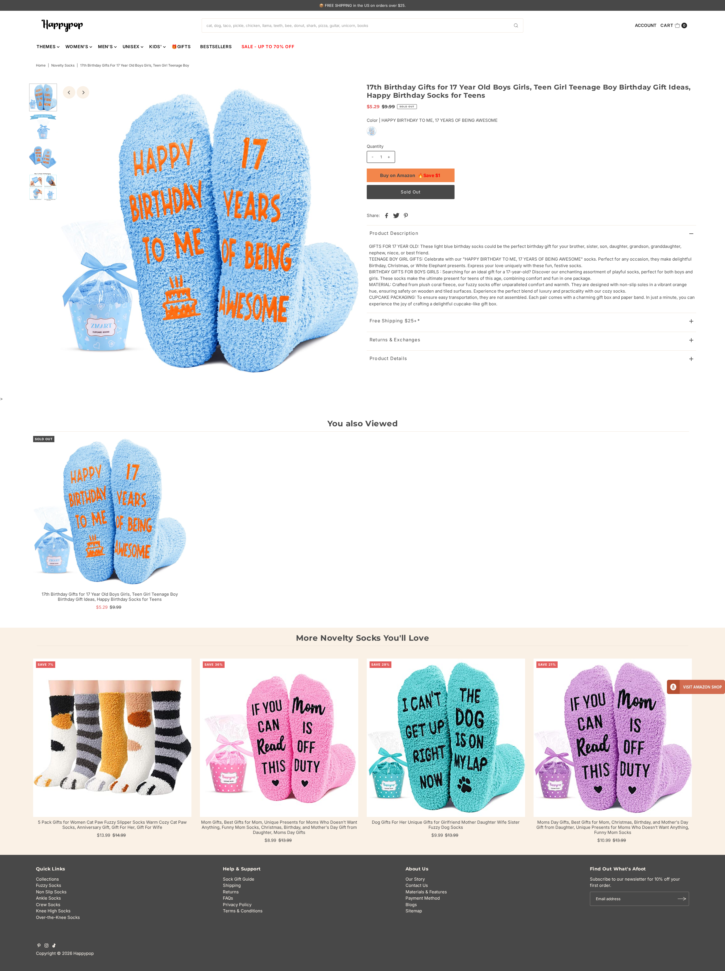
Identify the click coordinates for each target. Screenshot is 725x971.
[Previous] (69, 92)
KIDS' (155, 46)
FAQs (228, 898)
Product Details (388, 358)
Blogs (411, 904)
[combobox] (362, 25)
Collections (47, 879)
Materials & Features (426, 892)
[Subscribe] (682, 899)
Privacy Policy (237, 904)
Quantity (375, 146)
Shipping (232, 885)
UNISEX (131, 46)
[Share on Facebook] (386, 215)
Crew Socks (48, 904)
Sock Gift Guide (238, 879)
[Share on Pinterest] (406, 215)
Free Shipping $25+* (395, 320)
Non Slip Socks (51, 892)
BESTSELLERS (216, 46)
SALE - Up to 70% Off (268, 46)
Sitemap (414, 910)
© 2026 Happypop (75, 953)
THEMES (46, 46)
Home (41, 65)
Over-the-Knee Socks (58, 917)
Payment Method (423, 898)
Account (645, 25)
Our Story (415, 879)
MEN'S (105, 46)
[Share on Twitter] (396, 215)
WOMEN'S (76, 46)
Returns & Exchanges (395, 339)
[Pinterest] (38, 946)
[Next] (83, 92)
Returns (231, 892)
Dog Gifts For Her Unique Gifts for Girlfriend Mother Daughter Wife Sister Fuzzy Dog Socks (446, 824)
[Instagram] (46, 946)
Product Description (394, 233)
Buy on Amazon (410, 175)
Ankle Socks (48, 898)
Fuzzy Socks (48, 885)
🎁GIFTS (181, 46)
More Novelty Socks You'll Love (362, 638)
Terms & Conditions (243, 910)
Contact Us (417, 885)
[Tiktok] (54, 946)
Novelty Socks (62, 65)
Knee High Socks (53, 910)
